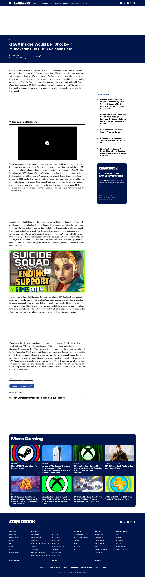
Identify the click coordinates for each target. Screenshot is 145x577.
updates (74, 299)
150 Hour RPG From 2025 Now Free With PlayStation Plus (118, 498)
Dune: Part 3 (35, 549)
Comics (37, 3)
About (65, 567)
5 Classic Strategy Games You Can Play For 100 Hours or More (112, 140)
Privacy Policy (112, 199)
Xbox (75, 543)
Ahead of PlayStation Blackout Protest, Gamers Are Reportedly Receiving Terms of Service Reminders (56, 469)
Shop (54, 560)
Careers (74, 567)
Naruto (97, 546)
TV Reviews (56, 538)
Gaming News (78, 535)
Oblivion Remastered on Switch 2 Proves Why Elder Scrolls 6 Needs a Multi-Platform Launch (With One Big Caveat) (112, 104)
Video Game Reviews (80, 538)
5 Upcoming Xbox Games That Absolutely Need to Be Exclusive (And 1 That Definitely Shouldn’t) (87, 469)
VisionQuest (56, 555)
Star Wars (119, 540)
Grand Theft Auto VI (15, 380)
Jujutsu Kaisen (100, 543)
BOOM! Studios (14, 552)
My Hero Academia (101, 549)
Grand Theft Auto (122, 549)
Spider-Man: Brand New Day (40, 543)
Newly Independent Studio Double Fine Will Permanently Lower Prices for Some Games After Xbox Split (24, 500)
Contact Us (43, 567)
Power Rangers (121, 546)
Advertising (55, 567)
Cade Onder (16, 55)
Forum (84, 3)
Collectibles (75, 3)
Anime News (99, 535)
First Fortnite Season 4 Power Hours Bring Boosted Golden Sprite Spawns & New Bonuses (113, 152)
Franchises (121, 531)
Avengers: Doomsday (38, 552)
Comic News (13, 535)
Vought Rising (56, 552)
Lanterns (55, 549)
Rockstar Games (28, 380)
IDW (10, 549)
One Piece (98, 552)
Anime (65, 3)
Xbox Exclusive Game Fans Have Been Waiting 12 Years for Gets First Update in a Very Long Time (56, 500)
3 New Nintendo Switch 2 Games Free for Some (111, 131)
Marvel (11, 540)
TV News (55, 535)
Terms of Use (111, 197)
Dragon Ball (99, 538)
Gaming (57, 3)
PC (74, 549)
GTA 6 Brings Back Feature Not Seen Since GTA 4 (119, 467)
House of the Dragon (59, 546)
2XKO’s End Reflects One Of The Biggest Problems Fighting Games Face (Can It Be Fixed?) (87, 499)
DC (10, 543)
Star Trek (119, 543)
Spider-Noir (56, 540)
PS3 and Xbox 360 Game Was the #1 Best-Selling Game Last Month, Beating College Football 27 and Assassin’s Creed (113, 119)
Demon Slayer (99, 540)
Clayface (33, 546)
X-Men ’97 (55, 543)
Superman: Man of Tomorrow (40, 555)
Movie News (35, 535)
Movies (45, 3)
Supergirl (34, 540)
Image (11, 546)
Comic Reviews (14, 538)
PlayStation (77, 546)
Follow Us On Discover (21, 386)
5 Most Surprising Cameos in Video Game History (37, 397)
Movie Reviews (36, 538)
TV (51, 3)
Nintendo (76, 540)
